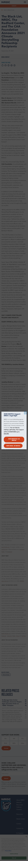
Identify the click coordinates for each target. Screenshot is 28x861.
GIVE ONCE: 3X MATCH (13, 445)
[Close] (25, 413)
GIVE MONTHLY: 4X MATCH (14, 439)
